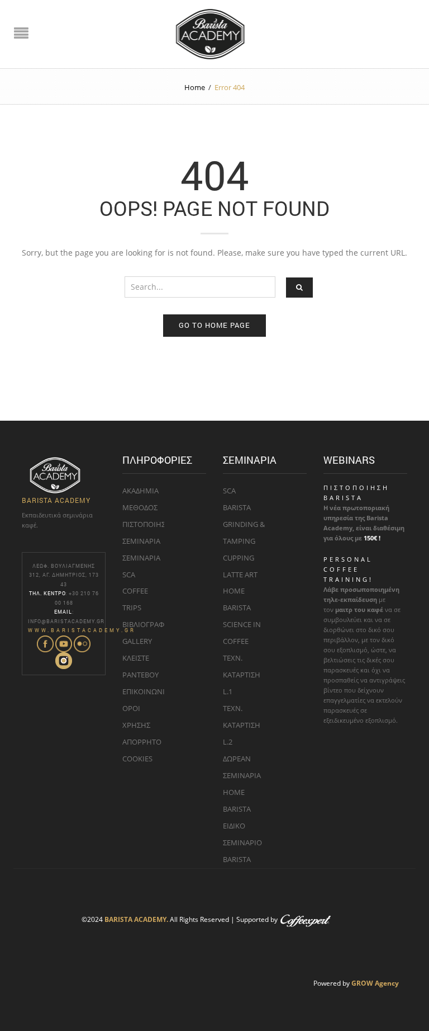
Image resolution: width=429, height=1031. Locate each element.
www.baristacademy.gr (82, 630)
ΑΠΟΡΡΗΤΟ (141, 742)
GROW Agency (375, 982)
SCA (229, 491)
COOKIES (137, 759)
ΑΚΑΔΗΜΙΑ (140, 491)
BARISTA (237, 507)
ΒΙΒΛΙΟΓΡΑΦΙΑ (146, 624)
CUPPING (238, 558)
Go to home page (214, 325)
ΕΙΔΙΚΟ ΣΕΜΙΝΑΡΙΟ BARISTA (242, 842)
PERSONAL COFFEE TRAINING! (348, 569)
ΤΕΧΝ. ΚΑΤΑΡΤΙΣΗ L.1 (241, 674)
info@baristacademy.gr (66, 621)
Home (194, 87)
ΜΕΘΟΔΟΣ (140, 507)
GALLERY (137, 641)
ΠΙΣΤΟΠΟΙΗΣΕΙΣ (148, 524)
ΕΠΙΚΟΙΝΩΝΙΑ (145, 691)
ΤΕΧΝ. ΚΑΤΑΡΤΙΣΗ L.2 (241, 725)
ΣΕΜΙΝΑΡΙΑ (141, 541)
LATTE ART (240, 574)
